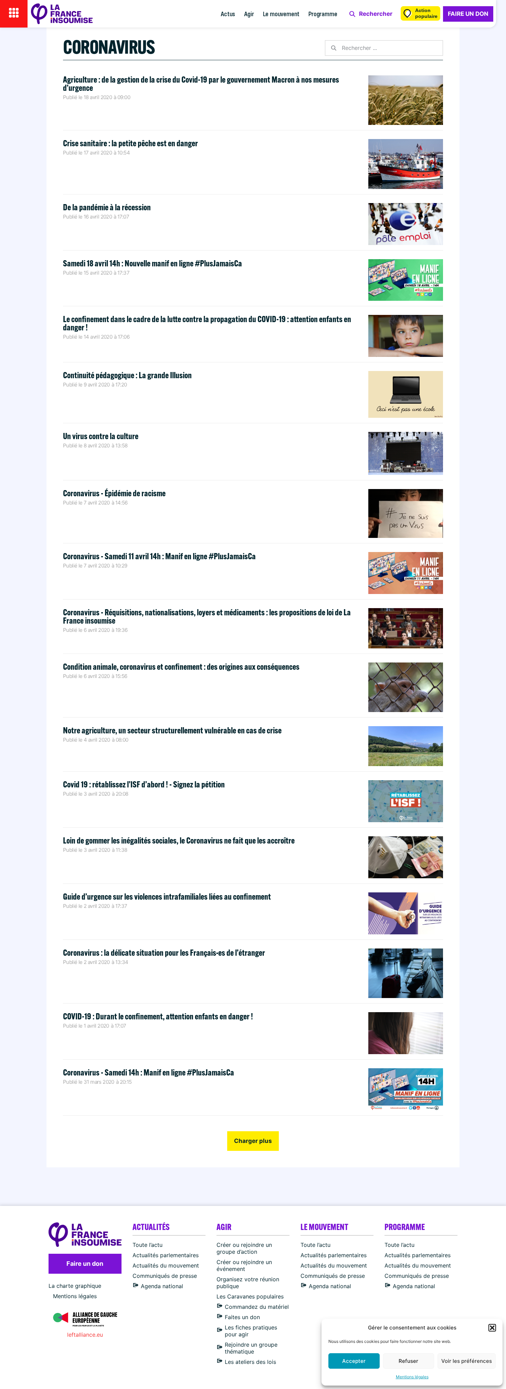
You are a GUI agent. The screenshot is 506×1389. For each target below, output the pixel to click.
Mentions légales (412, 1376)
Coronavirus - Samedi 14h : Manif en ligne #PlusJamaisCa (148, 1072)
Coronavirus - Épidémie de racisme (114, 493)
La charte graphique (75, 1285)
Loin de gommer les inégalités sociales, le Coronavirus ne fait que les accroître (179, 840)
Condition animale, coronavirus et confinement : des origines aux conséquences (181, 666)
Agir (249, 13)
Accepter (354, 1361)
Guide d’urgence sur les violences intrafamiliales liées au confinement (167, 896)
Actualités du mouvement (166, 1265)
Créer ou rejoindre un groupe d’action (244, 1248)
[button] (492, 1327)
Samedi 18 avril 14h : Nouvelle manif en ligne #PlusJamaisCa (152, 263)
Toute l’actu (147, 1244)
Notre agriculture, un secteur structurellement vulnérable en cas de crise (172, 730)
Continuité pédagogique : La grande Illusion (127, 375)
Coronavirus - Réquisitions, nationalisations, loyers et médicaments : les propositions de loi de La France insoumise (207, 616)
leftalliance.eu (85, 1334)
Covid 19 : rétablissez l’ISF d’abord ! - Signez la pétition (144, 784)
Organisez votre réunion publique (248, 1283)
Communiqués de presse (165, 1275)
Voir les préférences (466, 1361)
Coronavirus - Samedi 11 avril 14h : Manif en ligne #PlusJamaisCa (159, 556)
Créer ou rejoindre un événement (244, 1265)
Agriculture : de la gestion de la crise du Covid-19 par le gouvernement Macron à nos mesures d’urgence (201, 83)
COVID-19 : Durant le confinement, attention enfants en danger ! (158, 1016)
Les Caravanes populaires (250, 1296)
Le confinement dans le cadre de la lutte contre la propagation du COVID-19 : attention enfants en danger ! (207, 323)
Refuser (408, 1361)
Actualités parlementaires (166, 1255)
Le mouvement (281, 13)
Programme (322, 13)
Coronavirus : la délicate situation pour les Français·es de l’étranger (164, 952)
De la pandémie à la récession (107, 207)
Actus (228, 13)
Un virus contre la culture (100, 436)
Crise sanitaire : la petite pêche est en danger (130, 143)
